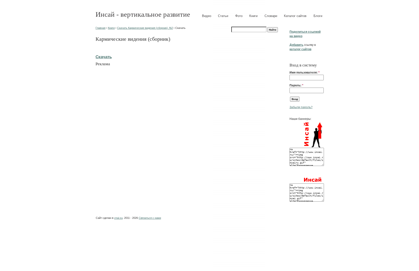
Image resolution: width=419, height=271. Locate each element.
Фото (238, 16)
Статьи (223, 16)
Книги (253, 16)
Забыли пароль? (301, 107)
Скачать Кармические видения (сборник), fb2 (145, 27)
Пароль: (296, 85)
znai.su (118, 217)
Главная (100, 27)
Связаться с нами (150, 217)
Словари (271, 16)
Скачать (104, 56)
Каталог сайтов (295, 16)
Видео (206, 16)
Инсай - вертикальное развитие (143, 14)
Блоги (318, 16)
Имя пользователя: (305, 72)
